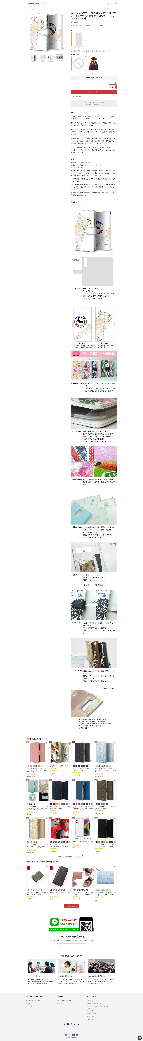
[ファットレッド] (51, 842)
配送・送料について (92, 1011)
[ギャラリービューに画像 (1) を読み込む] (34, 58)
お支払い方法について (93, 1013)
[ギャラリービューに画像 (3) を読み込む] (51, 58)
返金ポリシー (90, 1016)
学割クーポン (60, 1003)
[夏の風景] (104, 766)
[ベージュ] (36, 766)
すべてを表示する (71, 906)
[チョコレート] (96, 804)
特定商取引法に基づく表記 (33, 1000)
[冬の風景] (99, 766)
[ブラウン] (112, 842)
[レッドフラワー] (36, 842)
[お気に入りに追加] (47, 743)
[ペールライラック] (41, 766)
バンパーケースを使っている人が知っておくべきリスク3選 (101, 1007)
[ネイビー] (51, 804)
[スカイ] (74, 804)
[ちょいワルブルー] (61, 842)
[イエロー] (107, 842)
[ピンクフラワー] (31, 842)
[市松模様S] (74, 766)
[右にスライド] (65, 58)
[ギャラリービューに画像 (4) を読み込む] (59, 58)
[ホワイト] (69, 804)
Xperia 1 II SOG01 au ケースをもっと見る (71, 856)
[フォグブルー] (104, 804)
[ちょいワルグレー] (64, 842)
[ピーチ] (61, 804)
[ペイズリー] (87, 766)
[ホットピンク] (64, 804)
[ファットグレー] (56, 842)
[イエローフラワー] (28, 842)
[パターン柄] (109, 766)
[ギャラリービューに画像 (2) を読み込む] (42, 58)
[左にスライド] (28, 58)
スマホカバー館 (73, 1037)
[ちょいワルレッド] (59, 842)
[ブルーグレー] (84, 890)
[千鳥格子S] (79, 766)
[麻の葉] (84, 766)
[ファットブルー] (54, 842)
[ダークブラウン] (87, 804)
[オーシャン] (92, 804)
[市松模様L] (76, 766)
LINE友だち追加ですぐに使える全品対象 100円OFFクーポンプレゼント (94, 103)
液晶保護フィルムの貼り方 (94, 1003)
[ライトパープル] (101, 842)
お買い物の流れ (91, 1000)
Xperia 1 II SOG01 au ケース (40, 9)
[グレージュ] (33, 766)
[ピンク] (28, 766)
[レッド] (54, 804)
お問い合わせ (90, 1019)
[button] (44, 3)
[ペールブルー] (31, 766)
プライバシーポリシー (32, 1006)
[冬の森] (96, 766)
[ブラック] (89, 804)
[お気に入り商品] (112, 3)
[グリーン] (84, 804)
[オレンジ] (56, 804)
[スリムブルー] (69, 842)
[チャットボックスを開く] (140, 1038)
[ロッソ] (76, 804)
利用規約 (28, 1003)
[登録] (84, 945)
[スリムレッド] (67, 842)
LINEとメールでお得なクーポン (65, 1000)
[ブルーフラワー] (33, 842)
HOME (28, 9)
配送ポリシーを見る (97, 25)
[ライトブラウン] (39, 766)
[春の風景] (101, 766)
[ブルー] (67, 804)
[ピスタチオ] (79, 890)
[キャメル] (81, 804)
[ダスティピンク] (74, 890)
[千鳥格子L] (81, 766)
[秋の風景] (107, 766)
